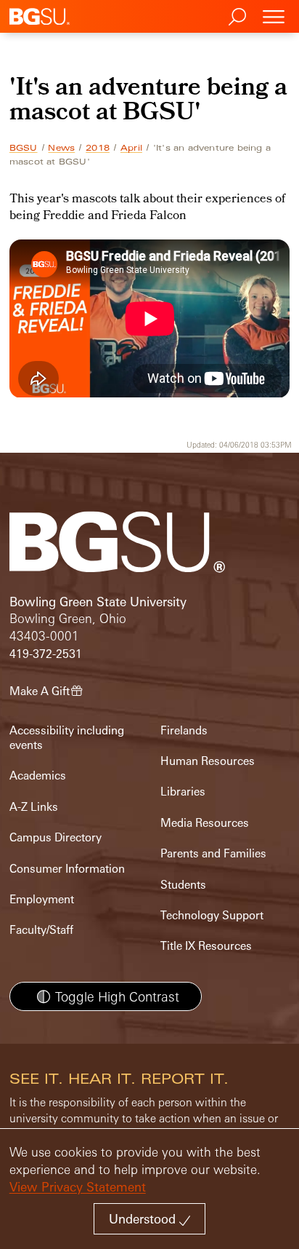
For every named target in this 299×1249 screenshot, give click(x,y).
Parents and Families (213, 853)
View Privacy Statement (77, 1186)
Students (183, 885)
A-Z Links (33, 807)
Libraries (182, 791)
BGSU (23, 148)
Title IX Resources (206, 946)
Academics (37, 775)
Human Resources (207, 761)
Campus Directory (55, 837)
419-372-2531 (45, 654)
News (61, 148)
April (131, 148)
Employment (41, 899)
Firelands (184, 730)
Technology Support (211, 915)
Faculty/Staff (41, 930)
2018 (98, 148)
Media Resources (204, 823)
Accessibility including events (66, 737)
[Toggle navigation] (274, 16)
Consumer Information (67, 869)
